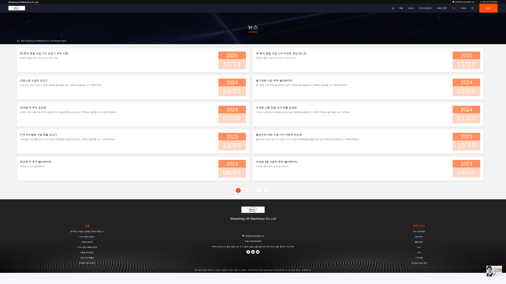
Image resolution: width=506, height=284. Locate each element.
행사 (454, 8)
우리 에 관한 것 (425, 8)
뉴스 (419, 247)
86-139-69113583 (490, 2)
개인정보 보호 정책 (419, 263)
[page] (259, 190)
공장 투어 (419, 237)
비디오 (411, 8)
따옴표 (488, 8)
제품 (401, 8)
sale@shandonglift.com (465, 2)
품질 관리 (419, 242)
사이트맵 (419, 258)
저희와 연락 (442, 8)
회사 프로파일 (419, 231)
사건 (419, 252)
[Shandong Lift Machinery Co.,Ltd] (16, 8)
